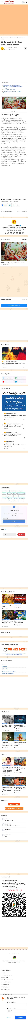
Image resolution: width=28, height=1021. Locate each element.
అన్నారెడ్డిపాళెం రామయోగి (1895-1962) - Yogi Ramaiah (7, 727)
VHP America (6, 984)
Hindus (4, 493)
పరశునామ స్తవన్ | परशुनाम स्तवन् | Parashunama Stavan (7, 744)
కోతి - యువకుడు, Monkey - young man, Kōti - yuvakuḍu (7, 622)
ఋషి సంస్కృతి (8, 199)
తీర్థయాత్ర (15, 501)
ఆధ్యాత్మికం (21, 496)
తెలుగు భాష (21, 501)
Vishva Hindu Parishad (8, 980)
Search (21, 534)
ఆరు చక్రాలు (10, 498)
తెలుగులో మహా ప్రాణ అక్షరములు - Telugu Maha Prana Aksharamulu (15, 416)
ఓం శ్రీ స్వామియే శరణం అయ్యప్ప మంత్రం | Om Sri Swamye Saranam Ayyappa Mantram (13, 425)
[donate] (20, 233)
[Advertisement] (14, 19)
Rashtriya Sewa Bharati (8, 975)
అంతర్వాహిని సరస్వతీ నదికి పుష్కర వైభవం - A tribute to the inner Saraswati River (8, 789)
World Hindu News (7, 992)
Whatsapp (13, 205)
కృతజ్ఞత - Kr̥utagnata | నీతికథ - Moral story (19, 621)
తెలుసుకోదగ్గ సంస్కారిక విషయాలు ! (10, 90)
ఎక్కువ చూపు (24, 239)
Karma (4, 496)
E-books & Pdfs (5, 668)
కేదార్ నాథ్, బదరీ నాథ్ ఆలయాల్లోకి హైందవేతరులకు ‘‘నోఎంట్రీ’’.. (19, 769)
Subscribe (20, 1017)
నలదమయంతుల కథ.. (18, 605)
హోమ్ (2, 37)
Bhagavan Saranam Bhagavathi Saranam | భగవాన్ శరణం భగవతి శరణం (14, 445)
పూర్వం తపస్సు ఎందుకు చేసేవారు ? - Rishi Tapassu (12, 92)
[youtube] (17, 233)
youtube (8, 382)
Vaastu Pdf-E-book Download (8, 673)
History (14, 493)
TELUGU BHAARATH (13, 225)
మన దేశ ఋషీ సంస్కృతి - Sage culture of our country (12, 262)
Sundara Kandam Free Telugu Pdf (9, 671)
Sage (11, 201)
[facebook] (5, 233)
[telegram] (11, 233)
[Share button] (17, 205)
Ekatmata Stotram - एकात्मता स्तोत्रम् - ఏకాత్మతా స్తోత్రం (20, 727)
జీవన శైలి (10, 501)
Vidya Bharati (6, 977)
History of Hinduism (21, 493)
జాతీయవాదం (5, 501)
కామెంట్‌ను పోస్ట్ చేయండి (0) (14, 305)
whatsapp (21, 378)
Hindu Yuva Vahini (7, 982)
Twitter (10, 205)
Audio (4, 664)
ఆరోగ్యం (15, 498)
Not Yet (9, 1017)
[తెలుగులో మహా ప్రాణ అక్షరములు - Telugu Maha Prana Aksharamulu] (14, 401)
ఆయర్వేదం (4, 498)
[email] (23, 233)
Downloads (5, 666)
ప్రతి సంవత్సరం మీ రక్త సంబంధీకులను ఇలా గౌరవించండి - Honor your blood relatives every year (12, 86)
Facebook (5, 205)
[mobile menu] (2, 2)
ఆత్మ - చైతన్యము (9, 496)
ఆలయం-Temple (22, 498)
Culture (24, 199)
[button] (26, 2)
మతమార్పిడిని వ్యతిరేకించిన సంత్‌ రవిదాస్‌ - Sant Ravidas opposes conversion (13, 364)
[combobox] (10, 1011)
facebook (8, 378)
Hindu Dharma (5, 491)
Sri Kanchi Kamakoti (7, 994)
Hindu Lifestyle (13, 491)
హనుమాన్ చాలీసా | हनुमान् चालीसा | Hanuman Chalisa (20, 744)
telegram (21, 382)
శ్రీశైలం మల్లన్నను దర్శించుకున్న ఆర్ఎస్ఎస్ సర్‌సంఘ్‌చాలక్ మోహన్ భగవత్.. (20, 789)
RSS (4, 973)
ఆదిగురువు (16, 496)
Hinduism (20, 491)
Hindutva (9, 493)
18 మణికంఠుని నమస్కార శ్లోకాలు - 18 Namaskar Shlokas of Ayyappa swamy (13, 434)
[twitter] (14, 233)
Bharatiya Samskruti (17, 199)
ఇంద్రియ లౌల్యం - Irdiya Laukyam (6, 605)
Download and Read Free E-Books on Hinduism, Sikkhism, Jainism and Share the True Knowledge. (14, 653)
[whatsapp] (8, 233)
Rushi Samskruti (4, 201)
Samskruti (6, 37)
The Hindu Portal (6, 990)
